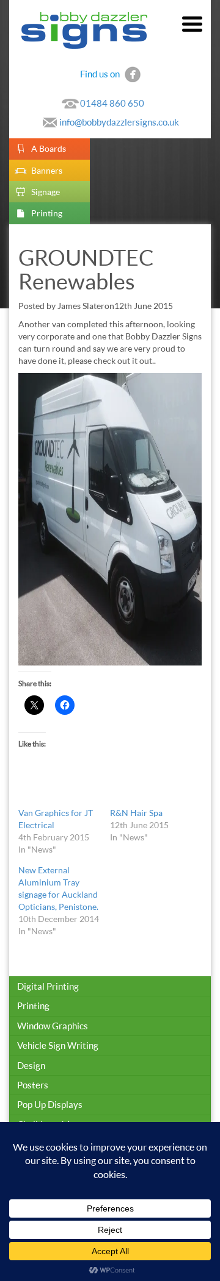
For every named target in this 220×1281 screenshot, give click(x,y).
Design (31, 1065)
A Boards (48, 148)
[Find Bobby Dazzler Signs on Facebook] (133, 73)
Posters (32, 1084)
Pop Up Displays (49, 1104)
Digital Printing (48, 986)
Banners (46, 170)
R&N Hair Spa (136, 812)
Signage (45, 191)
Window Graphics (52, 1025)
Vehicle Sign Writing (57, 1045)
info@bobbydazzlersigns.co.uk (119, 121)
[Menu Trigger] (192, 23)
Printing (46, 213)
